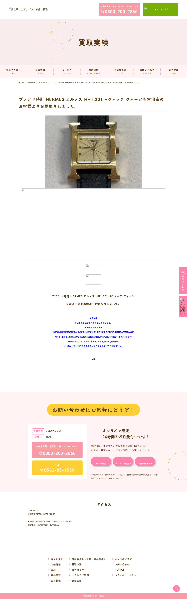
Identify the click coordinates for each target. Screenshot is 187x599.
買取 (53, 569)
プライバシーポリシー (127, 575)
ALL (93, 359)
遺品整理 (56, 575)
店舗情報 (56, 564)
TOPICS (120, 569)
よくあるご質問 (80, 575)
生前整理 (56, 580)
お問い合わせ (122, 564)
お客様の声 (78, 569)
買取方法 (77, 564)
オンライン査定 (123, 559)
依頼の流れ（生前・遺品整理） (89, 559)
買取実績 (77, 580)
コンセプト (57, 559)
